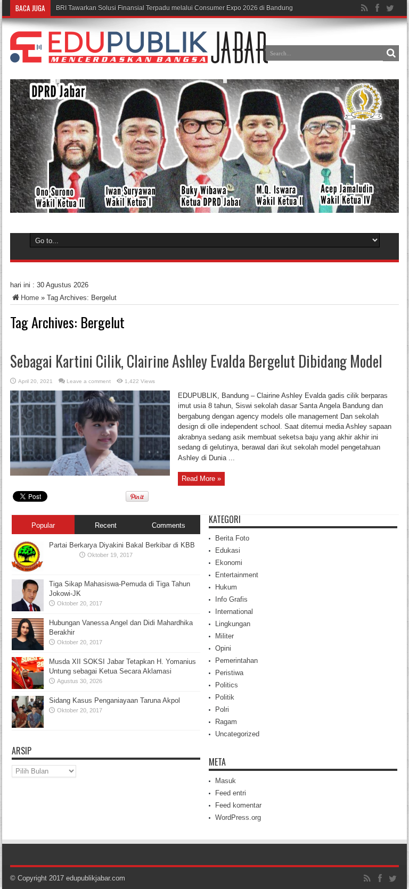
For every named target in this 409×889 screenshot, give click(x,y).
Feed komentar (238, 805)
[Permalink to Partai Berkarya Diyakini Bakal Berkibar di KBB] (28, 570)
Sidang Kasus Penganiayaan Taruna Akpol (114, 700)
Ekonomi (228, 563)
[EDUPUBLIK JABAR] (139, 55)
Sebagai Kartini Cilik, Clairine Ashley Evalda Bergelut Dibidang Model (196, 361)
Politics (226, 685)
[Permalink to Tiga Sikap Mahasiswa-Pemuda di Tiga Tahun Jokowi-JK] (28, 609)
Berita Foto (232, 538)
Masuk (225, 781)
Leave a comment (89, 381)
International (234, 612)
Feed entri (230, 793)
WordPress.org (238, 817)
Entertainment (236, 575)
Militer (224, 636)
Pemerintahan (236, 660)
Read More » (201, 479)
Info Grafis (231, 599)
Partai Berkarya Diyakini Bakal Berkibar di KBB (122, 545)
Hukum (226, 587)
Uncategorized (237, 734)
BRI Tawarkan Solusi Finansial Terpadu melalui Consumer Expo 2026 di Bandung (174, 8)
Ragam (226, 722)
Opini (223, 648)
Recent (106, 525)
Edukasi (227, 550)
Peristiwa (229, 673)
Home (30, 298)
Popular (43, 525)
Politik (224, 697)
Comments (168, 525)
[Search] (391, 53)
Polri (222, 709)
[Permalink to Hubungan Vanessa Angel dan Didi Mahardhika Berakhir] (28, 648)
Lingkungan (232, 624)
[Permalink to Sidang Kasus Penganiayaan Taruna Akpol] (28, 725)
